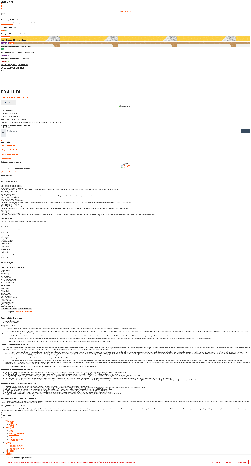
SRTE (10, 436)
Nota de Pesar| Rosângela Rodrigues (14, 65)
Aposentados (5, 43)
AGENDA (7, 452)
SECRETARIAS (9, 427)
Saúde (8, 61)
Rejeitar (228, 462)
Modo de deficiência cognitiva (10, 198)
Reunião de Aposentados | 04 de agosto (15, 58)
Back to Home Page (7, 24)
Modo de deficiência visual (9, 191)
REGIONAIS (8, 443)
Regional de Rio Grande (10, 150)
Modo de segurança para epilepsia (11, 185)
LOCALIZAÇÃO (13, 424)
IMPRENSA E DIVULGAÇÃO (17, 433)
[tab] (125, 145)
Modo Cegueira (5, 210)
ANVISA (11, 438)
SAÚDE (11, 430)
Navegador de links (6, 305)
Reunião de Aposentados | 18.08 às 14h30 (16, 46)
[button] (125, 417)
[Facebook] (125, 3)
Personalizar (215, 462)
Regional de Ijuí (7, 158)
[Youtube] (125, 7)
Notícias (3, 61)
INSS (6, 30)
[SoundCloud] (125, 140)
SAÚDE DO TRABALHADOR (17, 439)
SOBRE (11, 423)
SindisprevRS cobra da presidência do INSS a (17, 52)
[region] (125, 460)
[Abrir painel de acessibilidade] (1, 413)
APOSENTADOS (14, 441)
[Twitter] (125, 10)
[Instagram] (125, 5)
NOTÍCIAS (8, 442)
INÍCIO (6, 420)
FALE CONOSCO (10, 454)
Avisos (3, 30)
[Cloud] (125, 8)
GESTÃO (11, 426)
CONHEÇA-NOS (9, 421)
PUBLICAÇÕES (9, 451)
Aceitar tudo (242, 462)
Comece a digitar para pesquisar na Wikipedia (33, 221)
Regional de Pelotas (8, 145)
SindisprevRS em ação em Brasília (13, 34)
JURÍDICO (12, 432)
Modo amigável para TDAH (9, 204)
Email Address (6, 127)
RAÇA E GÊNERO (14, 435)
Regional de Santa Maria (10, 154)
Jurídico (7, 37)
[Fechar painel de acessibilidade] (1, 178)
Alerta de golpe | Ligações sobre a (13, 40)
